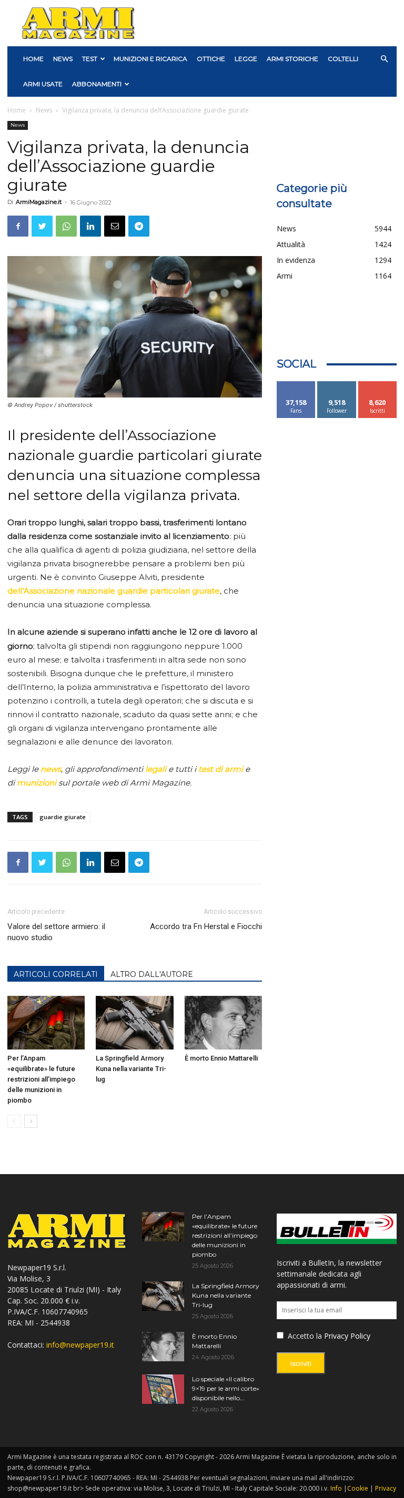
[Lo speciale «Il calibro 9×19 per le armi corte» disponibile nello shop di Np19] (163, 1389)
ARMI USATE (43, 84)
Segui (337, 385)
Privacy (385, 1488)
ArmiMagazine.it (39, 202)
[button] (384, 59)
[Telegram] (138, 226)
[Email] (114, 226)
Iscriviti (377, 385)
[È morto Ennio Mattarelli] (223, 1022)
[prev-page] (14, 1121)
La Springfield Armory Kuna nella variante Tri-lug (131, 1068)
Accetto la (304, 1336)
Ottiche (211, 59)
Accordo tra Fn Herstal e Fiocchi (206, 926)
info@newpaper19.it (80, 1345)
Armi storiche (292, 59)
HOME (33, 59)
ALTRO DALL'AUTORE (151, 974)
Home (16, 110)
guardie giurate (62, 817)
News (63, 59)
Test (89, 59)
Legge (246, 59)
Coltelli (343, 59)
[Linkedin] (90, 226)
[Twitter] (42, 226)
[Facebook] (17, 226)
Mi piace (296, 385)
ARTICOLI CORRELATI (56, 974)
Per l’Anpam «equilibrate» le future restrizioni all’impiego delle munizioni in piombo (41, 1079)
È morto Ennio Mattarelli (221, 1058)
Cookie (357, 1488)
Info (336, 1488)
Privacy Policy (347, 1336)
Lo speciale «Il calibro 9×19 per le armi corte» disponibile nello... (225, 1388)
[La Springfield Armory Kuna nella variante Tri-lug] (134, 1022)
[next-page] (30, 1121)
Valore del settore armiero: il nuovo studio (56, 932)
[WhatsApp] (66, 226)
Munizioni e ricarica (150, 59)
